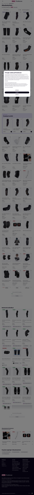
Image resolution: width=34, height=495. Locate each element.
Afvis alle (17, 94)
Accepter (17, 92)
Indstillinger (17, 90)
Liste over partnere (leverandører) (9, 87)
